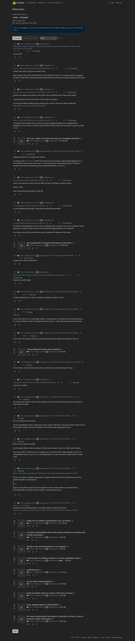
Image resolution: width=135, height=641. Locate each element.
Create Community (53, 3)
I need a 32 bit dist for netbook (60, 416)
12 (29, 248)
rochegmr (20, 3)
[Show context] (14, 51)
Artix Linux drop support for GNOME (62, 255)
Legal (89, 637)
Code (108, 637)
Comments (26, 38)
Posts (35, 38)
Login (112, 3)
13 (29, 563)
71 (29, 598)
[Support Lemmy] (62, 3)
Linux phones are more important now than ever (65, 362)
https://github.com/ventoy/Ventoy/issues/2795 (29, 106)
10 (29, 354)
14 (29, 551)
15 (29, 144)
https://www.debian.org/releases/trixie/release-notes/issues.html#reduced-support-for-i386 (45, 473)
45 (29, 526)
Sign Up (118, 3)
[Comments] (21, 141)
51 (29, 610)
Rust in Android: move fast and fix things (66, 151)
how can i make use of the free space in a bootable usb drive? (32, 68)
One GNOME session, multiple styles (62, 397)
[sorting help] (58, 38)
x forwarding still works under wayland (66, 291)
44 (29, 575)
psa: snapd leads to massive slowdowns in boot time (29, 180)
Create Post (41, 3)
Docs (102, 637)
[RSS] (61, 38)
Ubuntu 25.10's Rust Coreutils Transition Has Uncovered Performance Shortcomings (39, 275)
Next (15, 631)
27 (29, 624)
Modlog (83, 637)
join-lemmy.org (116, 637)
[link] (17, 51)
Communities (31, 3)
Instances (96, 637)
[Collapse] (14, 44)
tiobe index (29, 161)
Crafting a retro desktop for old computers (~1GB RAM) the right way (34, 382)
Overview (17, 38)
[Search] (108, 3)
